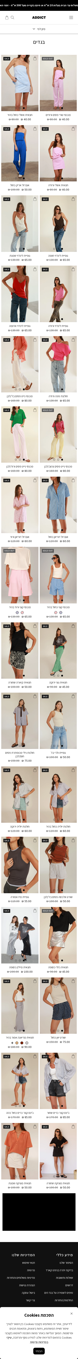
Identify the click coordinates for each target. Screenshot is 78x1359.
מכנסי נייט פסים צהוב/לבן (58, 466)
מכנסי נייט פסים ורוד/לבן (19, 466)
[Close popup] (71, 1313)
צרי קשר (30, 1300)
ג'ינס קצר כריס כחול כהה (19, 1113)
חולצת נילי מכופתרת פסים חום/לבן (19, 754)
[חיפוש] (12, 17)
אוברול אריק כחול (19, 185)
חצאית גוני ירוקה (58, 682)
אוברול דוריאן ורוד (19, 537)
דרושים (69, 1285)
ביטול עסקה (28, 1293)
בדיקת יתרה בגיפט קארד (59, 1270)
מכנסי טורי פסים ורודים (58, 115)
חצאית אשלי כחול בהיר (19, 115)
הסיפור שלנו (66, 1263)
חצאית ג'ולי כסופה (58, 967)
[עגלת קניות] (7, 17)
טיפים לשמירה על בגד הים (58, 1293)
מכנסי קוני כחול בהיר (58, 607)
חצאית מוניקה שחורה (58, 1183)
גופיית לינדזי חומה (58, 255)
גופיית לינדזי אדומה (19, 326)
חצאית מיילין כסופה (20, 967)
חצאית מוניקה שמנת (20, 1183)
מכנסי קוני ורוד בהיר (20, 607)
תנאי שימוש (28, 1263)
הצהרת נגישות (27, 1285)
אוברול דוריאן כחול (58, 537)
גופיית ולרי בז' (58, 753)
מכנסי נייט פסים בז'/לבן (20, 396)
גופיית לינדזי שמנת (20, 255)
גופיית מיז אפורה (20, 897)
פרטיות (31, 1270)
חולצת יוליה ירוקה (20, 826)
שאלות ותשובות (64, 1278)
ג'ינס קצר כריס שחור (58, 1113)
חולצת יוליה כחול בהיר (58, 826)
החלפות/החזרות (64, 1300)
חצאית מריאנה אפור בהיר (20, 1037)
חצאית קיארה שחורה (19, 682)
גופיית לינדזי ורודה (58, 326)
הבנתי (39, 1351)
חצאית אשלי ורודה (58, 185)
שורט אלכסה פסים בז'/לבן (58, 897)
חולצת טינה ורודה (58, 396)
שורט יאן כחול (58, 1037)
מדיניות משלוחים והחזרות (21, 1278)
